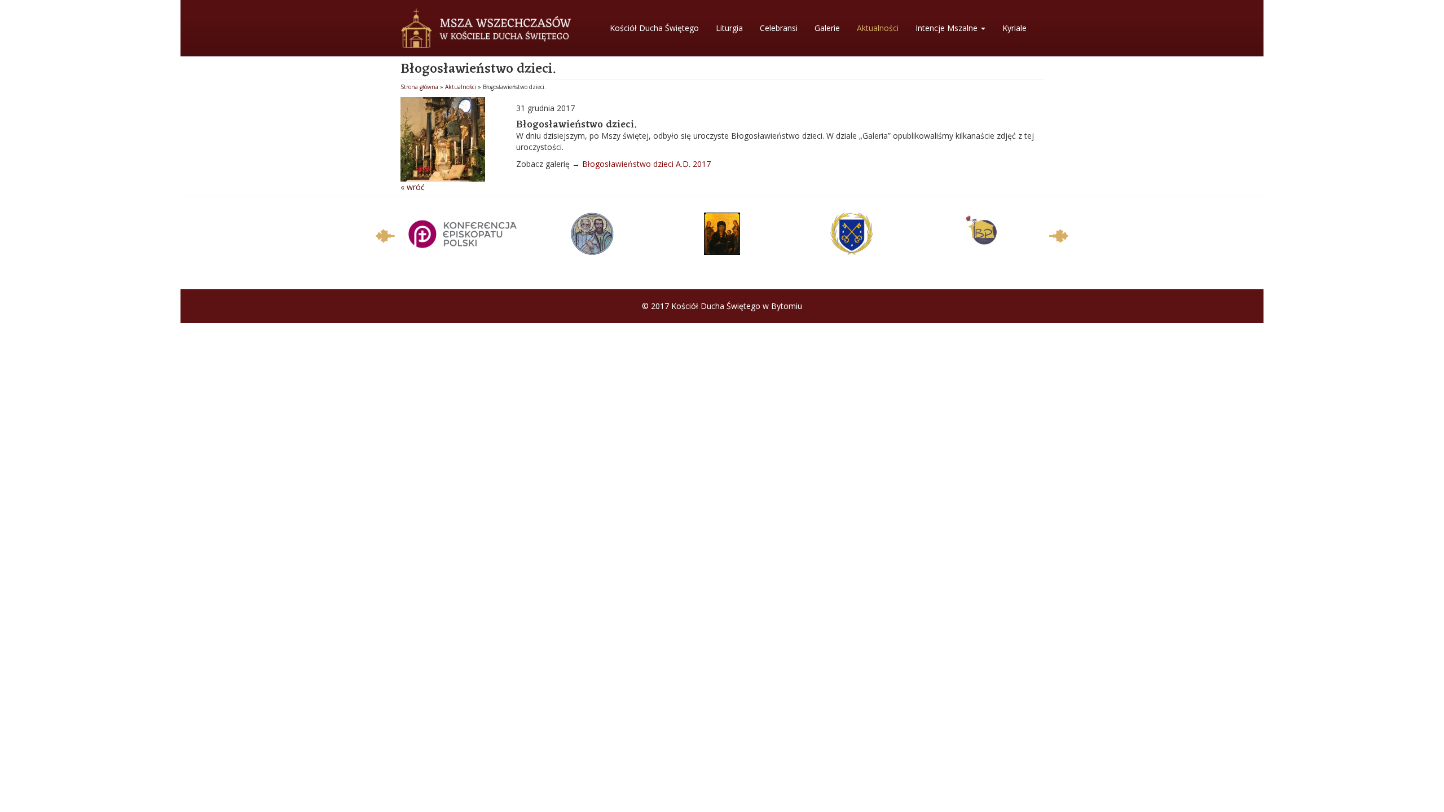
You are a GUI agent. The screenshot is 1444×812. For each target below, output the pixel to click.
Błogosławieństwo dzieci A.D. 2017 (646, 163)
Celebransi (779, 28)
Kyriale (1014, 28)
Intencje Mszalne (947, 28)
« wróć (412, 187)
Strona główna (419, 87)
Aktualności (878, 28)
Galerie (827, 28)
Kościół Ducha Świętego (654, 28)
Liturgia (729, 28)
